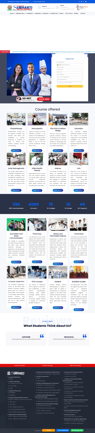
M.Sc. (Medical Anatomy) (16, 407)
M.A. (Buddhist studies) (72, 412)
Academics (29, 13)
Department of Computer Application (75, 419)
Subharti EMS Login (47, 365)
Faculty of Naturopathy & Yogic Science (48, 372)
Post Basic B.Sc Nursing (16, 383)
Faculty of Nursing (14, 381)
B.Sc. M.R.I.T (13, 404)
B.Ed (39, 378)
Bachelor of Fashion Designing (46, 413)
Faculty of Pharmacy (15, 391)
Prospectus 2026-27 (19, 52)
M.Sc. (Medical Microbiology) (17, 412)
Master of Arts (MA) (71, 376)
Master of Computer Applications (75, 423)
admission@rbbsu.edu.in (48, 8)
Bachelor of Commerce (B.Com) (46, 385)
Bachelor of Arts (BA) (71, 374)
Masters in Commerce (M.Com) (46, 387)
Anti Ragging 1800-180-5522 (67, 9)
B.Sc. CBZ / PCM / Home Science (74, 416)
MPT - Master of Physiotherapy (18, 419)
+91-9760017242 (64, 7)
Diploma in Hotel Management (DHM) (48, 401)
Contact (82, 13)
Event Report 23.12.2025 (32, 52)
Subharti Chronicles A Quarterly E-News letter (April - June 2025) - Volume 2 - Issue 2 (63, 52)
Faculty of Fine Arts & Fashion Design (47, 404)
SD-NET (49, 430)
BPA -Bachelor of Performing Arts (46, 408)
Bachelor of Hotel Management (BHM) (48, 399)
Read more (16, 150)
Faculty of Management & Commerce (47, 383)
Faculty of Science (69, 414)
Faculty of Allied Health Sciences (18, 397)
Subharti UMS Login (20, 365)
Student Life (53, 13)
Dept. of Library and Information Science (76, 400)
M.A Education (41, 381)
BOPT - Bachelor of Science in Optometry (21, 399)
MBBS (11, 379)
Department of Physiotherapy (17, 414)
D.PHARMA (12, 392)
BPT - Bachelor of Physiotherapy (18, 416)
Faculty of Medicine (14, 377)
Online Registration (63, 430)
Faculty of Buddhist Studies (72, 410)
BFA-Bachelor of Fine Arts (44, 405)
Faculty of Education (42, 376)
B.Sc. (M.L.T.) (13, 402)
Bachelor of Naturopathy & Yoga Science (49, 374)
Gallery (76, 13)
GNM (11, 388)
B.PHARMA (12, 395)
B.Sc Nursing (13, 386)
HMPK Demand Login (75, 365)
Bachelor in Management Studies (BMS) (48, 392)
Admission (38, 13)
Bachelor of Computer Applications (75, 421)
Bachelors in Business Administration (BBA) (49, 390)
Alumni (61, 13)
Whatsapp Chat (77, 430)
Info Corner (68, 13)
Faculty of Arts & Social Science (73, 372)
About (12, 13)
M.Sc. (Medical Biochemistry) (17, 409)
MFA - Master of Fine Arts (44, 410)
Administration (20, 13)
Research (45, 13)
